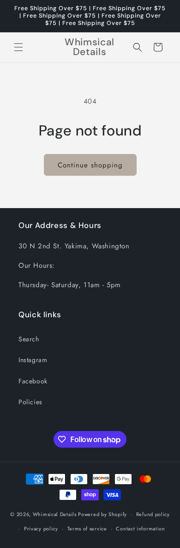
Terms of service (87, 528)
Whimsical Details (55, 514)
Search (28, 339)
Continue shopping (90, 165)
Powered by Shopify (102, 514)
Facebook (33, 381)
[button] (18, 47)
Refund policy (153, 514)
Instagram (32, 359)
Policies (30, 401)
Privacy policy (41, 528)
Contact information (140, 528)
